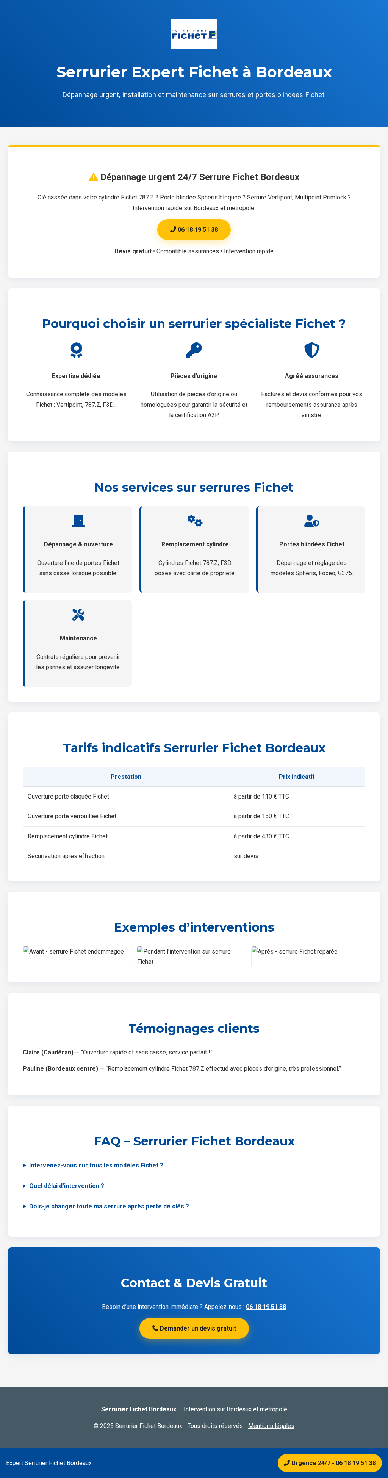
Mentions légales (271, 1425)
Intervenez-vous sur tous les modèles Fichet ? (96, 1165)
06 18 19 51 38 (197, 229)
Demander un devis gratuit (197, 1328)
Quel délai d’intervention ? (66, 1185)
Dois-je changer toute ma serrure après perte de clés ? (109, 1206)
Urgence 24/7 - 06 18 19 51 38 (333, 1463)
